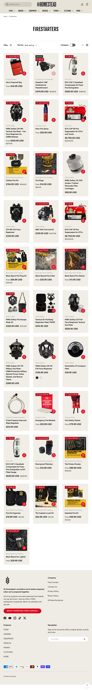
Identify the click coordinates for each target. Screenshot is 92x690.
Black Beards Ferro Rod (45, 276)
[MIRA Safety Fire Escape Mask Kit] (16, 303)
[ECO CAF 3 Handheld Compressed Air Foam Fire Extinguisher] (75, 65)
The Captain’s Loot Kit (44, 513)
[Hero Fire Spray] (46, 112)
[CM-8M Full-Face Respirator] (16, 213)
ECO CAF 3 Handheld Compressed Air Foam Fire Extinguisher (74, 85)
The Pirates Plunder (73, 464)
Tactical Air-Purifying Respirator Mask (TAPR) (45, 320)
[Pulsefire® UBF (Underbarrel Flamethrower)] (46, 65)
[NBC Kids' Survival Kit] (46, 213)
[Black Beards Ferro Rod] (46, 259)
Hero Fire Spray (41, 129)
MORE (6, 657)
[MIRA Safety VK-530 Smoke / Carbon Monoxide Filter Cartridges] (75, 164)
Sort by (20, 45)
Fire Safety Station (72, 420)
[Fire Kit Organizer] (16, 496)
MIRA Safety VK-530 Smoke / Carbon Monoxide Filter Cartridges (73, 184)
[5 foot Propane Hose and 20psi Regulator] (16, 403)
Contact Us (52, 587)
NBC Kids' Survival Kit (44, 229)
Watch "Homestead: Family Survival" (22, 611)
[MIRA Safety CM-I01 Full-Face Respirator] (46, 349)
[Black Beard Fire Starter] (75, 259)
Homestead (12, 676)
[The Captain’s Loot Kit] (46, 496)
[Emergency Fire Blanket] (46, 403)
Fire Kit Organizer (13, 513)
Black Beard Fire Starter (75, 276)
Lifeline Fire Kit (12, 180)
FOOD (6, 630)
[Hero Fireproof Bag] (16, 65)
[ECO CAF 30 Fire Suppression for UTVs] (75, 213)
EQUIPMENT (9, 639)
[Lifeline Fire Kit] (16, 164)
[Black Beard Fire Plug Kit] (16, 259)
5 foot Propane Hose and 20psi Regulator (16, 421)
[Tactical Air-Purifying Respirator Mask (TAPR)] (46, 303)
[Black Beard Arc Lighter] (16, 540)
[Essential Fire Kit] (75, 496)
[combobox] (18, 4)
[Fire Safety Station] (75, 403)
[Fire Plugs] (46, 164)
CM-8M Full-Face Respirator (13, 230)
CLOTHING (8, 652)
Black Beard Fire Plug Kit (16, 276)
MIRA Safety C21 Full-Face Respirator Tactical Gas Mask (75, 322)
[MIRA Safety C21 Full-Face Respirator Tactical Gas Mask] (75, 303)
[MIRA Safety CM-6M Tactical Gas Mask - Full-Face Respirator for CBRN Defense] (16, 112)
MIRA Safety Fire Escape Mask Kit (16, 320)
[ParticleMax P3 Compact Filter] (75, 349)
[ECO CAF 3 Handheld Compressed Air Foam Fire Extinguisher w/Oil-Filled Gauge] (16, 447)
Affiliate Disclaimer (55, 600)
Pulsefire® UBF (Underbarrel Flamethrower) (41, 85)
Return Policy (53, 596)
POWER (7, 648)
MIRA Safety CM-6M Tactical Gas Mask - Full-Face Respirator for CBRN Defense (16, 133)
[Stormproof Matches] (46, 447)
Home (5, 16)
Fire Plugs (39, 180)
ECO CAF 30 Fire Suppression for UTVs (74, 230)
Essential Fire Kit (71, 513)
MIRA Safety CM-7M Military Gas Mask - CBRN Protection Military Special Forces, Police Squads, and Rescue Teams (16, 373)
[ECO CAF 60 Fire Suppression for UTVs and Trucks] (75, 112)
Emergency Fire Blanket (45, 420)
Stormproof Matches (44, 464)
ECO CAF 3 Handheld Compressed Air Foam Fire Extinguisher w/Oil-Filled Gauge (16, 468)
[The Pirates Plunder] (75, 447)
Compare (64, 45)
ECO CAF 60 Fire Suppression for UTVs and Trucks (74, 131)
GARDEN (7, 634)
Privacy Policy (53, 591)
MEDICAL (7, 643)
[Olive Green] (40, 377)
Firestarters (13, 16)
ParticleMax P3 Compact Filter (75, 367)
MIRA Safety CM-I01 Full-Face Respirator (44, 367)
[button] (87, 4)
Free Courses (53, 582)
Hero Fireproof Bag (14, 82)
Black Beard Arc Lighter (16, 557)
